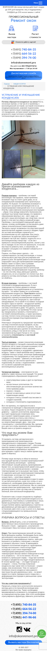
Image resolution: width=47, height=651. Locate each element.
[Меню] (40, 3)
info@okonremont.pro (23, 62)
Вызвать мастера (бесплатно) (23, 642)
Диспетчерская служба (23, 75)
